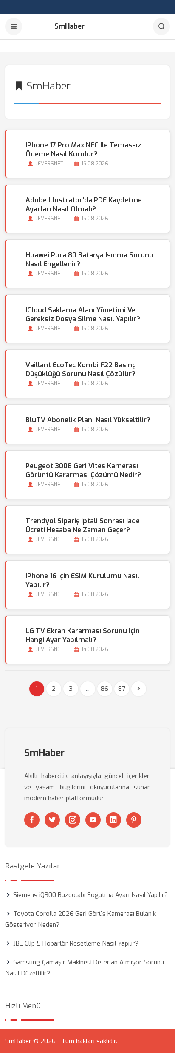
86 (104, 688)
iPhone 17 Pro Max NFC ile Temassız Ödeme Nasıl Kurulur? (83, 150)
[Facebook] (32, 820)
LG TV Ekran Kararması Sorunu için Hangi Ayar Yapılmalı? (82, 635)
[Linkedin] (113, 820)
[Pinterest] (133, 820)
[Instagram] (72, 820)
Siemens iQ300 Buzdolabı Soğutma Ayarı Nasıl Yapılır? (90, 895)
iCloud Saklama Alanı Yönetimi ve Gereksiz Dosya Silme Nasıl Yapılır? (82, 314)
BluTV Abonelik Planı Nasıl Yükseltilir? (87, 419)
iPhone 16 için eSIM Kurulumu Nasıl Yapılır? (82, 580)
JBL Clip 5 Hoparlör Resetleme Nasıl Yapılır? (75, 943)
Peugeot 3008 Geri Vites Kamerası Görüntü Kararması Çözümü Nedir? (83, 470)
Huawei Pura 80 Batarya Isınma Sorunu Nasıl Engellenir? (89, 259)
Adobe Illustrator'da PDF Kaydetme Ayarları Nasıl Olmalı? (83, 204)
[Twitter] (52, 820)
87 (121, 688)
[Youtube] (93, 820)
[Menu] (13, 26)
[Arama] (161, 26)
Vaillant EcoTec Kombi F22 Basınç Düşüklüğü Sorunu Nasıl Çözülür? (80, 369)
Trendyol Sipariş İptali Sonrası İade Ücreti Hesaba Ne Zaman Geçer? (82, 525)
